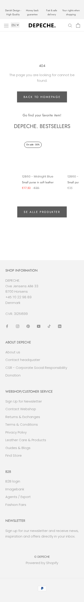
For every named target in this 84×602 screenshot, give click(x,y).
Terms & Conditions (21, 424)
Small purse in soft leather (38, 182)
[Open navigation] (6, 25)
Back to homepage (42, 97)
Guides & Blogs (17, 447)
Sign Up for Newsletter (23, 401)
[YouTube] (38, 326)
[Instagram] (17, 326)
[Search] (70, 25)
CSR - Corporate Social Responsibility (36, 367)
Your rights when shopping (71, 12)
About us (12, 352)
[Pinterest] (28, 326)
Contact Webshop (20, 409)
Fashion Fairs (15, 504)
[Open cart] (78, 25)
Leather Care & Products (25, 440)
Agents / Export (18, 496)
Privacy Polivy (16, 432)
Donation (13, 375)
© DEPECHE (42, 557)
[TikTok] (49, 326)
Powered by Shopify (42, 562)
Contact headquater (22, 359)
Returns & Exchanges (22, 416)
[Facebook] (7, 326)
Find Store (13, 455)
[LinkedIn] (59, 326)
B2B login (12, 481)
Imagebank (14, 489)
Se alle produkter (42, 212)
